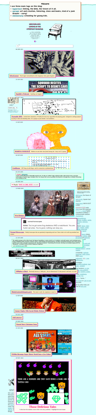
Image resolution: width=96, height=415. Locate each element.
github (10, 410)
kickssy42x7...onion (12, 110)
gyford (85, 236)
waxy (81, 256)
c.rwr (87, 258)
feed (11, 405)
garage (15, 11)
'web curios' (86, 254)
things (78, 236)
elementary (17, 16)
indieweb (79, 258)
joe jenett (79, 237)
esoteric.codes (85, 272)
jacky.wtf (87, 243)
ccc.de (87, 268)
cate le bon (87, 280)
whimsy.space (80, 248)
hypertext (17, 9)
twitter (10, 408)
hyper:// (11, 111)
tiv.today (86, 245)
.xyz (83, 258)
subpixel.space (81, 234)
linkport (86, 237)
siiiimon (85, 222)
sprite (89, 220)
